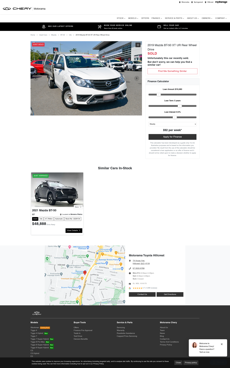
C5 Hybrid (35, 353)
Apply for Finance (172, 137)
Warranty (120, 330)
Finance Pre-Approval (83, 330)
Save (77, 207)
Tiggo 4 (34, 330)
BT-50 (62, 35)
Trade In (77, 333)
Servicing (121, 328)
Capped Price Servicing (127, 336)
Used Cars (43, 35)
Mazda (53, 35)
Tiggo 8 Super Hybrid (40, 345)
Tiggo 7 (34, 336)
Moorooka (185, 2)
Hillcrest (210, 2)
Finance (156, 18)
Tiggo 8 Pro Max (38, 342)
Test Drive (78, 336)
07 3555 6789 (138, 268)
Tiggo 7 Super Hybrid (40, 339)
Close (178, 363)
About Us (192, 18)
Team (162, 330)
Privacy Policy (166, 345)
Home (33, 35)
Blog (162, 336)
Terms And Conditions (169, 342)
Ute (70, 35)
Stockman (35, 328)
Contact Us (142, 294)
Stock (120, 18)
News (162, 333)
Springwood (198, 2)
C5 (32, 351)
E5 (32, 356)
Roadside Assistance (126, 333)
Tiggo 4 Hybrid (37, 333)
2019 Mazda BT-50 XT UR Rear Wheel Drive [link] (92, 35)
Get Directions (170, 294)
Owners (206, 18)
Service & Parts (173, 18)
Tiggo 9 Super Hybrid (40, 348)
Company (220, 18)
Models (132, 18)
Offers (145, 18)
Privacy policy (191, 363)
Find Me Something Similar (172, 71)
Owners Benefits (81, 339)
